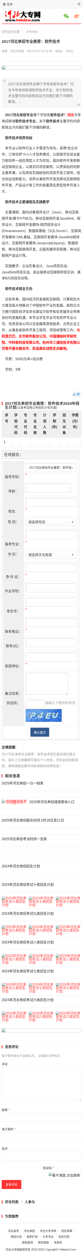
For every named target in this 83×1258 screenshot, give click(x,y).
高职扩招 (32, 1236)
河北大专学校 (48, 1231)
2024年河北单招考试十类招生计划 (28, 884)
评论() (69, 51)
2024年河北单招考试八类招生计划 (28, 942)
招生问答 (64, 1236)
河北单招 (29, 1231)
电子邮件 (9, 1129)
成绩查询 (27, 1242)
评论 (5, 1064)
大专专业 (32, 31)
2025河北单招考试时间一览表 (24, 839)
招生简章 (66, 1231)
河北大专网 (17, 51)
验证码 (48, 1168)
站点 (5, 1148)
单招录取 (43, 1242)
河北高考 (13, 1231)
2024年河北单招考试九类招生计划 (28, 913)
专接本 (58, 1242)
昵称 (6, 1110)
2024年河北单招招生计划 (21, 866)
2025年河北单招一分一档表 (22, 783)
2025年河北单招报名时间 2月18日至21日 (33, 820)
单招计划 (16, 1236)
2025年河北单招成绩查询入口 (51, 802)
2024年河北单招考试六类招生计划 (28, 1000)
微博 (77, 16)
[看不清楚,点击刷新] (64, 1176)
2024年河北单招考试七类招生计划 (28, 971)
